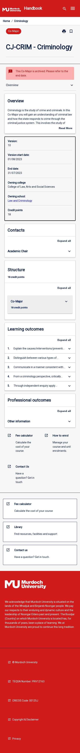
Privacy (16, 738)
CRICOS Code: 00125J (25, 700)
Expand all (64, 240)
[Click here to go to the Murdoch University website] (11, 10)
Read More (65, 128)
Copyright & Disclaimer (25, 719)
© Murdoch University (25, 662)
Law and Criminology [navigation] (20, 200)
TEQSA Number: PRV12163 (28, 681)
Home (6, 21)
